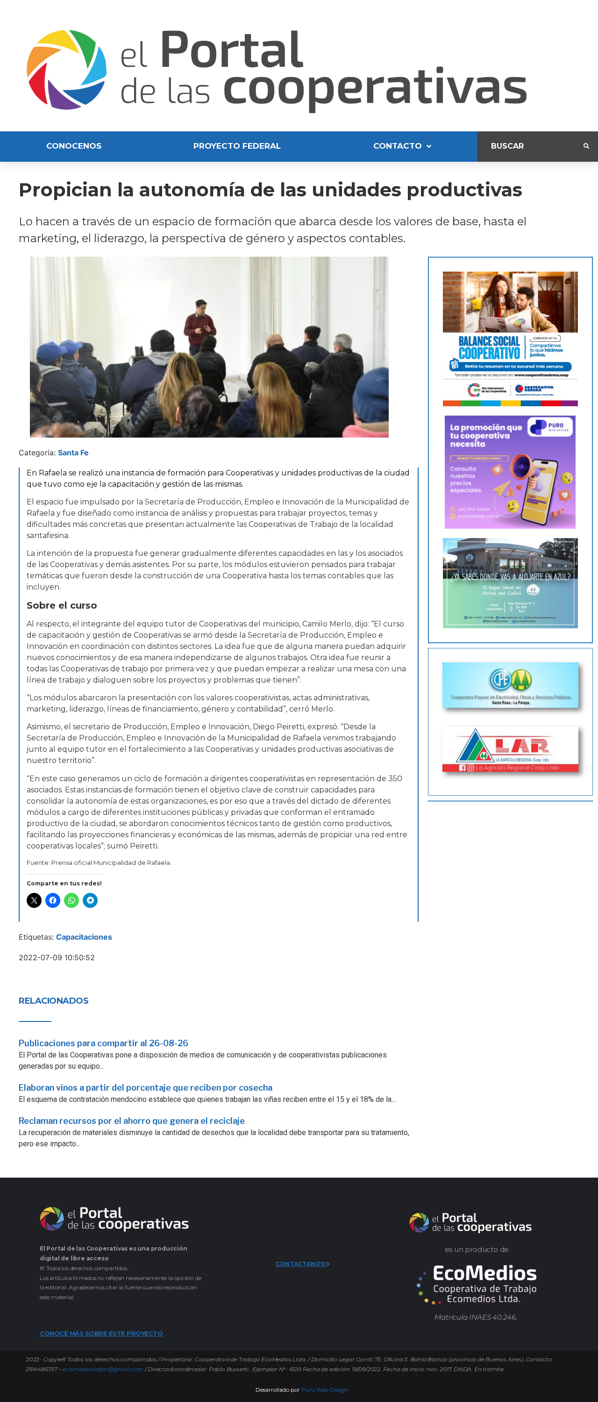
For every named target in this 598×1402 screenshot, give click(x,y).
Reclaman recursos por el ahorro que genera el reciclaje (132, 1121)
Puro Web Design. (325, 1389)
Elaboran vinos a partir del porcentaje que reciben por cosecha (145, 1088)
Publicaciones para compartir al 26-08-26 (103, 1043)
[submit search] (586, 146)
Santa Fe (73, 452)
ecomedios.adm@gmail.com (103, 1369)
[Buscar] (531, 146)
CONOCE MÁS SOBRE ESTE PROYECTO (101, 1333)
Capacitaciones (84, 937)
